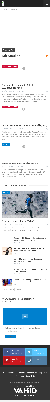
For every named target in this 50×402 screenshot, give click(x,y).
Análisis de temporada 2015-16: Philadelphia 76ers (18, 86)
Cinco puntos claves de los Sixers (20, 162)
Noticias (6, 192)
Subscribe (10, 336)
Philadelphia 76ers (10, 66)
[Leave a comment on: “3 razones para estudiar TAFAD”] (47, 224)
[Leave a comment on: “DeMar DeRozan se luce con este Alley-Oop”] (47, 129)
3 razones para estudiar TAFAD (18, 221)
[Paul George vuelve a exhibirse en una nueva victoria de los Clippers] (7, 251)
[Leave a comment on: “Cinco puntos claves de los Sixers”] (47, 166)
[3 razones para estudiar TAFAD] (25, 204)
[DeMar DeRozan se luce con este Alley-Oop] (14, 114)
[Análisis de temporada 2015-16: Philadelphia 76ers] (14, 73)
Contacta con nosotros (27, 373)
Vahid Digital (30, 386)
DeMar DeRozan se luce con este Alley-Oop (24, 125)
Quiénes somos (9, 373)
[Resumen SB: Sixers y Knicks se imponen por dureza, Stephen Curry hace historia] (7, 282)
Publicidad (19, 376)
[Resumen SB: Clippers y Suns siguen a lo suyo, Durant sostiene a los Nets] (7, 241)
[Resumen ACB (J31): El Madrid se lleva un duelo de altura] (7, 272)
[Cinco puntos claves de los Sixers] (14, 151)
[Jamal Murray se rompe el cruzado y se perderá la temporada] (7, 262)
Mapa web (43, 373)
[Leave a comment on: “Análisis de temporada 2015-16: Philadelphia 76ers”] (47, 91)
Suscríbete (30, 376)
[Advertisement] (23, 29)
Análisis (6, 144)
